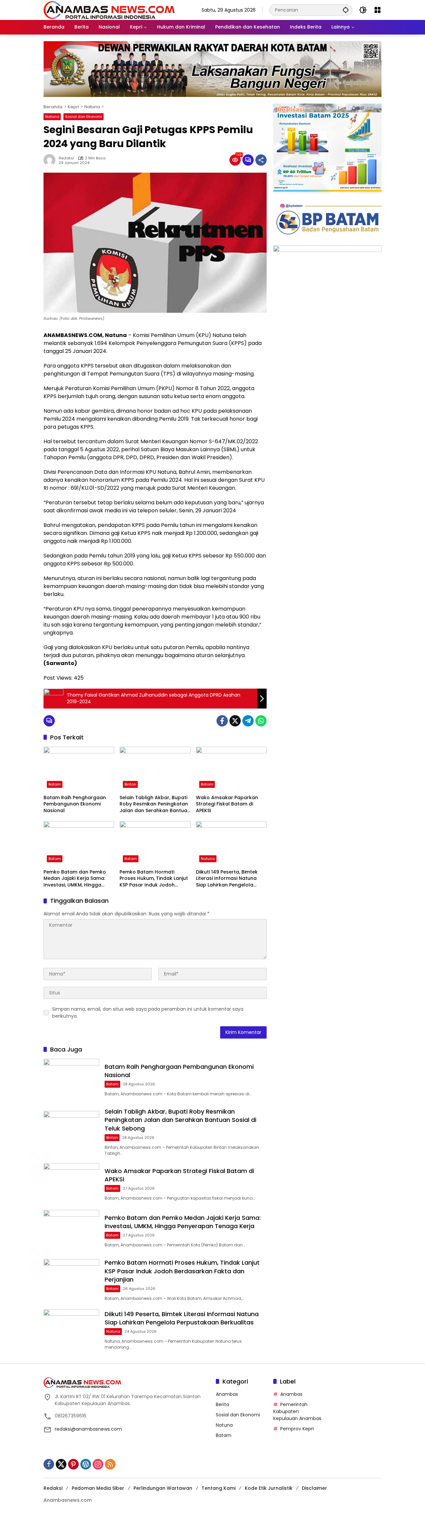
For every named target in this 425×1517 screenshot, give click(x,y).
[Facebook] (222, 720)
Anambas (227, 1394)
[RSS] (110, 1464)
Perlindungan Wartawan (162, 1488)
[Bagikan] (261, 160)
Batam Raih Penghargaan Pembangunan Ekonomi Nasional (74, 804)
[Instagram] (98, 1464)
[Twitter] (235, 720)
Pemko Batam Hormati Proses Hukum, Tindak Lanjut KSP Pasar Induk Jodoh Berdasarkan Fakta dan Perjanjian (154, 878)
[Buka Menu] (378, 10)
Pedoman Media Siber (98, 1488)
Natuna (52, 116)
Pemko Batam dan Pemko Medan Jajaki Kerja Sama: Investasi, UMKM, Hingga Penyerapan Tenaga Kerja (75, 878)
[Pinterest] (73, 1464)
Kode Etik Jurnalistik (269, 1488)
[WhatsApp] (261, 720)
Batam (54, 784)
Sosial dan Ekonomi (83, 116)
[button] (345, 9)
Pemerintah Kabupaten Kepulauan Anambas (297, 1411)
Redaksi (66, 158)
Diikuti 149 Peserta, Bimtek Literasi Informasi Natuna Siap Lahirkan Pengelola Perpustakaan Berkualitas (227, 878)
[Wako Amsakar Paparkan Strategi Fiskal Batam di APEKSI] (231, 769)
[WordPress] (85, 1464)
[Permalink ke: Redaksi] (51, 160)
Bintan (130, 784)
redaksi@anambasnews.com (88, 1429)
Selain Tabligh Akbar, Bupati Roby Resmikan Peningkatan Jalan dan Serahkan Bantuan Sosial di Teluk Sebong (155, 804)
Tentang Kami (218, 1488)
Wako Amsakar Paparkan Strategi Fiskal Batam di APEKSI (227, 804)
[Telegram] (248, 720)
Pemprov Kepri (297, 1428)
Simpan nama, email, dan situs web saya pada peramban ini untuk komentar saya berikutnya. (147, 1012)
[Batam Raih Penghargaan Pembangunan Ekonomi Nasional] (78, 769)
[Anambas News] (109, 9)
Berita (222, 1404)
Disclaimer (314, 1488)
